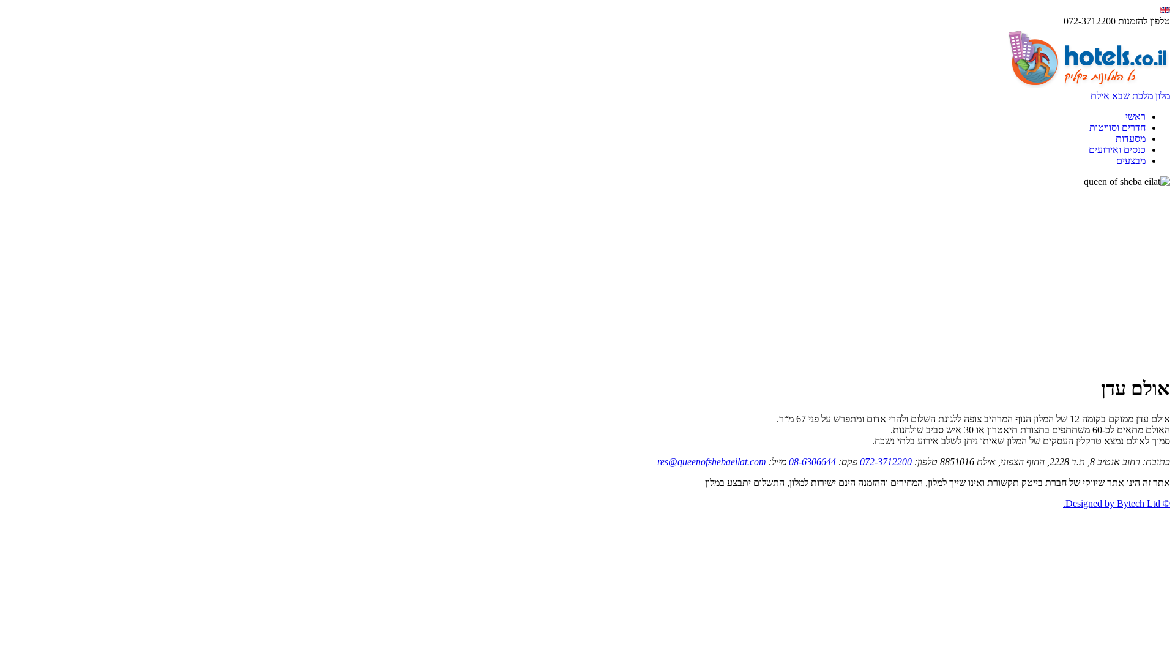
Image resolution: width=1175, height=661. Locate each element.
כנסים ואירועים (1117, 149)
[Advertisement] (587, 279)
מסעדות (1131, 138)
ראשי (1135, 116)
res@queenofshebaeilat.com (711, 462)
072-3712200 (886, 462)
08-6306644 (812, 462)
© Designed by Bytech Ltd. (1116, 503)
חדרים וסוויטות (1117, 127)
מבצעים (1131, 160)
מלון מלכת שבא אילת (1130, 96)
